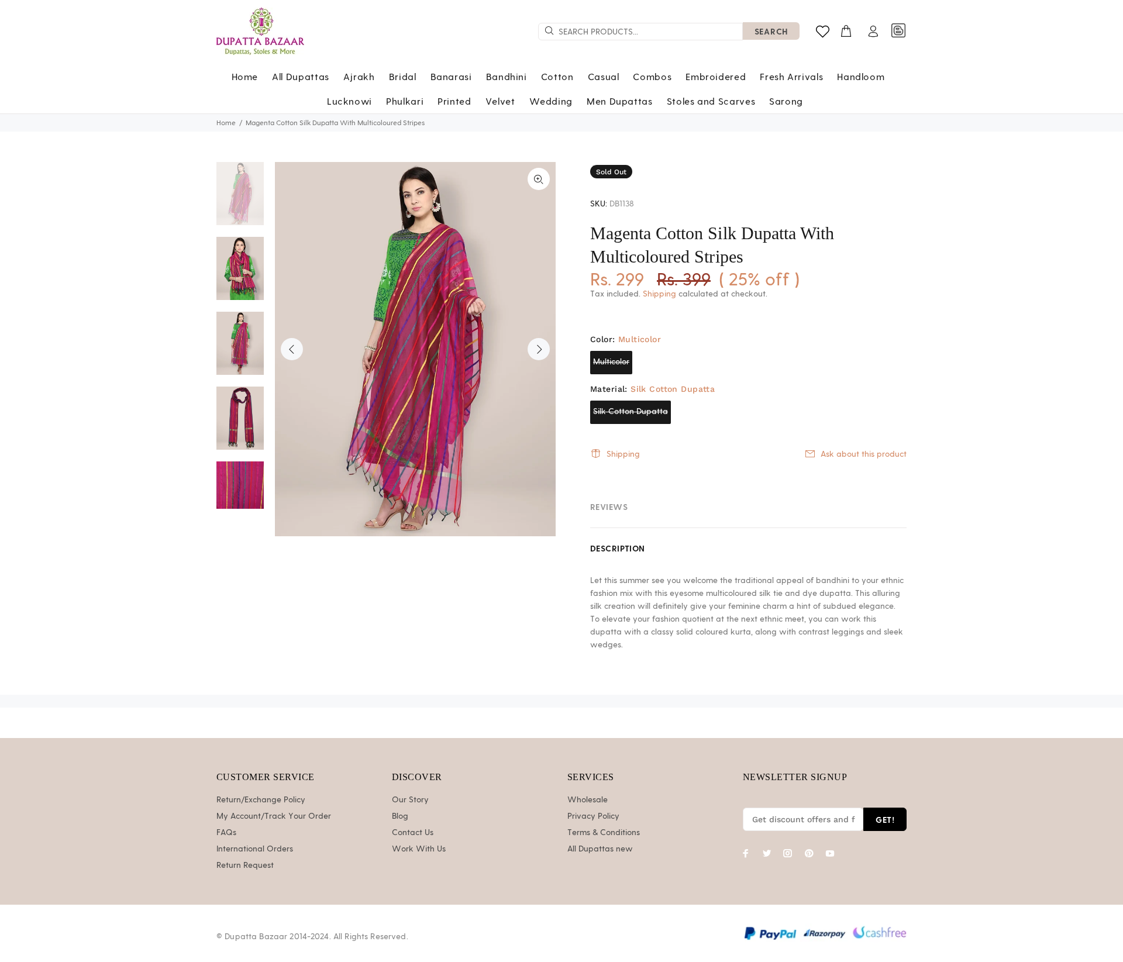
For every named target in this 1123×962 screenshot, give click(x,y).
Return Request (245, 865)
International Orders (254, 849)
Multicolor (611, 362)
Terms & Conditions (603, 833)
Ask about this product (864, 454)
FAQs (226, 833)
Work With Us (419, 849)
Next (539, 349)
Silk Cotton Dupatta (630, 412)
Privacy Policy (593, 816)
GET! (885, 820)
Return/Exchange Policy (260, 800)
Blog (400, 816)
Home (226, 122)
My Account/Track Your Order (273, 816)
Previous (292, 349)
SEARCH (771, 31)
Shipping (659, 294)
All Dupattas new (600, 849)
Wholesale (587, 800)
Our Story (410, 800)
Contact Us (412, 833)
